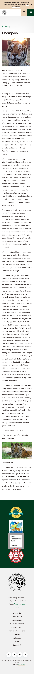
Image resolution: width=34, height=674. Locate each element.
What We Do (17, 617)
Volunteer (17, 638)
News (17, 641)
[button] (30, 12)
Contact (17, 608)
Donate (24, 12)
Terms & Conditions (17, 631)
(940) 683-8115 (19, 604)
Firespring (21, 665)
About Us (17, 613)
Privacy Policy (17, 627)
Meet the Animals (17, 624)
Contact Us (17, 645)
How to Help (17, 620)
